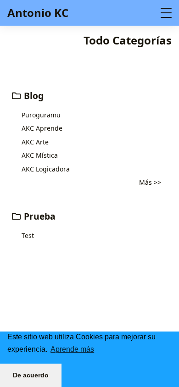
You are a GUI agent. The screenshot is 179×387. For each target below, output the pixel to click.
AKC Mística (40, 155)
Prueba (39, 216)
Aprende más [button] (72, 349)
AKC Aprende (42, 128)
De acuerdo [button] (31, 375)
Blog (33, 95)
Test (28, 235)
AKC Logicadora (46, 169)
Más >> (150, 182)
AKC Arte (35, 142)
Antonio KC (37, 12)
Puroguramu (41, 115)
